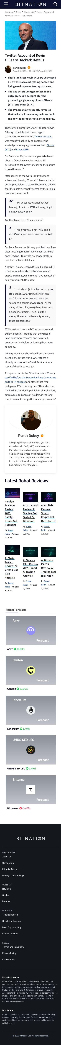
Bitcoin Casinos (10, 933)
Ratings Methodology (13, 875)
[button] (55, 4)
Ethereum (13, 729)
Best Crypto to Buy (11, 927)
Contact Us (8, 863)
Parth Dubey (28, 436)
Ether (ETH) (22, 149)
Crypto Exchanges (11, 921)
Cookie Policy (8, 959)
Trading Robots (10, 915)
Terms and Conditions (13, 947)
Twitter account (43, 136)
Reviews (6, 889)
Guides (5, 895)
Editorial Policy (9, 869)
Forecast (6, 901)
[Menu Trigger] (6, 4)
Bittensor (13, 808)
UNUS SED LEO (16, 769)
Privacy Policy (9, 953)
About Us (7, 856)
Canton (11, 689)
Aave (10, 649)
